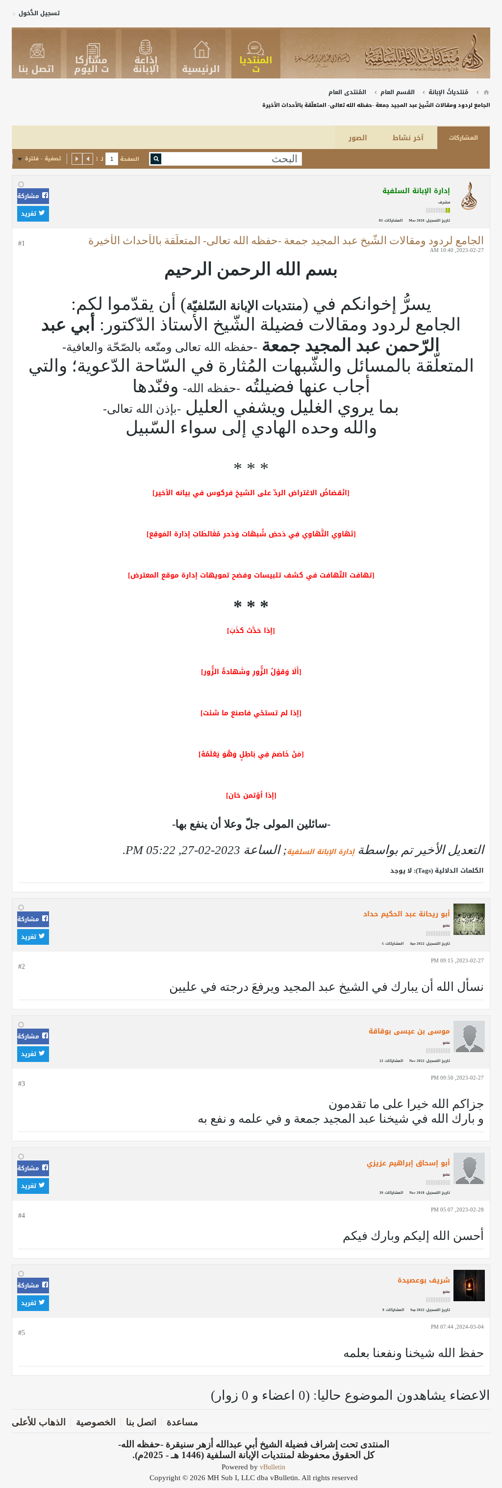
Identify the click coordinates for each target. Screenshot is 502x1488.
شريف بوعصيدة (424, 1280)
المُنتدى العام (347, 92)
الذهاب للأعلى (39, 1422)
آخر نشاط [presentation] (408, 138)
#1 (21, 243)
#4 (21, 1215)
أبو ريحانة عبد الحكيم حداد (406, 914)
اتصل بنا (141, 1422)
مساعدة (182, 1422)
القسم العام (397, 92)
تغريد (29, 213)
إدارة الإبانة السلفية (320, 851)
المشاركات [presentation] (463, 137)
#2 (21, 966)
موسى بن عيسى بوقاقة (409, 1031)
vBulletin (272, 1467)
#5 (21, 1332)
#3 (21, 1083)
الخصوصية (96, 1422)
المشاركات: (393, 220)
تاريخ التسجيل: (438, 220)
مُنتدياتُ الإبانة (448, 92)
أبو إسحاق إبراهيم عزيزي (408, 1163)
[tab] (463, 138)
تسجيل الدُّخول (39, 13)
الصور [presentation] (358, 138)
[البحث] (156, 158)
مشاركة (29, 196)
